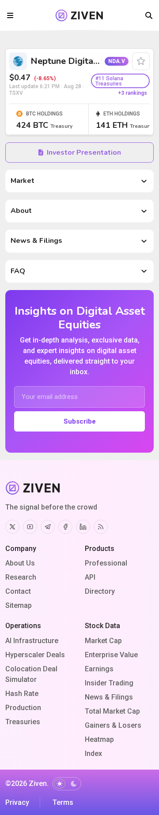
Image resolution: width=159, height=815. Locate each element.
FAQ (18, 271)
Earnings (99, 669)
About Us (20, 563)
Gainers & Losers (113, 725)
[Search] (149, 15)
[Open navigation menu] (10, 15)
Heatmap (99, 739)
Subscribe (80, 421)
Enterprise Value (111, 655)
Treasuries (22, 722)
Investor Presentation (84, 152)
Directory (100, 591)
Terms (63, 802)
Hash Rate (21, 693)
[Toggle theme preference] (66, 783)
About (21, 211)
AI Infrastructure (31, 640)
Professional (106, 563)
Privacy (17, 802)
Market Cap (103, 640)
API (90, 577)
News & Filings (36, 241)
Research (20, 577)
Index (93, 753)
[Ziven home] (79, 15)
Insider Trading (109, 683)
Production (23, 707)
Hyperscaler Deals (35, 655)
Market (22, 181)
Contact (18, 591)
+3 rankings (132, 93)
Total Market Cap (112, 711)
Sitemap (18, 605)
